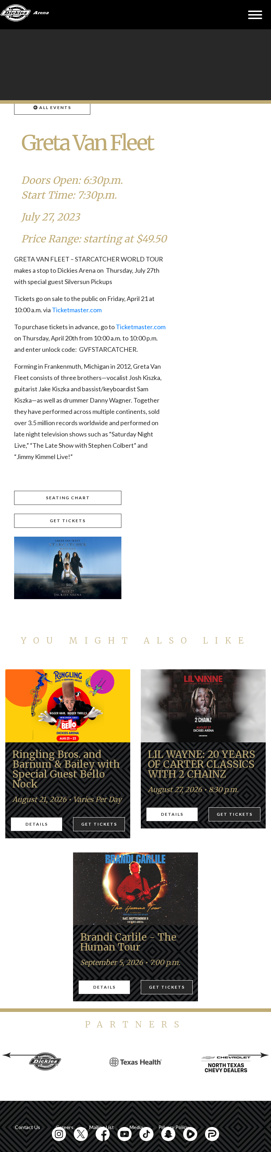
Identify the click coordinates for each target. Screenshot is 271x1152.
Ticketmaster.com (77, 310)
